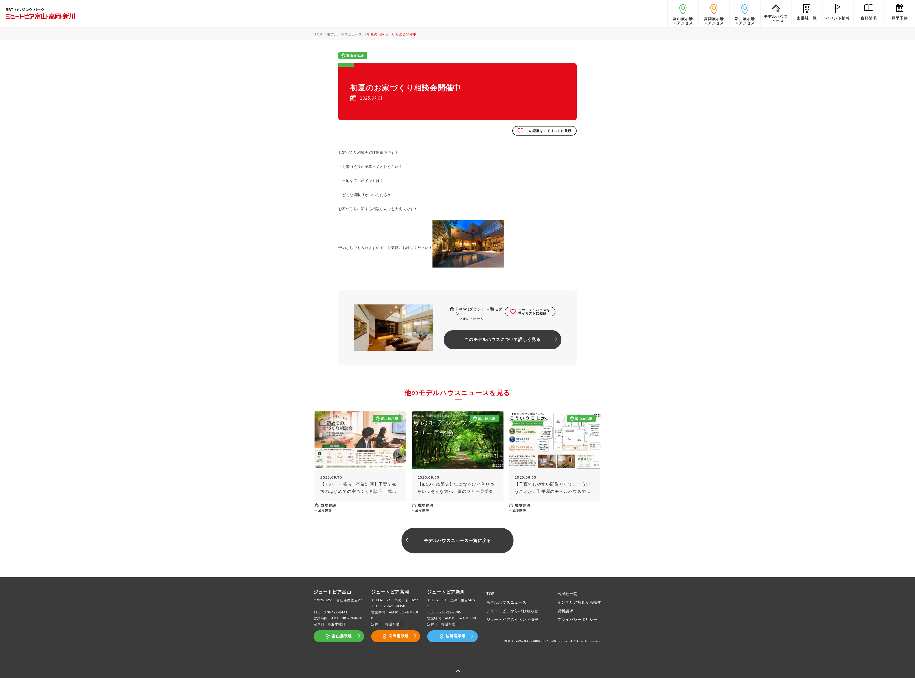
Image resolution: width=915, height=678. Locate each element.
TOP (318, 34)
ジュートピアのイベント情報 (512, 619)
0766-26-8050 (393, 606)
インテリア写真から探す (579, 602)
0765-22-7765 (449, 612)
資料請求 (565, 611)
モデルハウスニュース (344, 34)
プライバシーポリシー (577, 619)
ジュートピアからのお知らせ (512, 611)
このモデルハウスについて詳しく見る (502, 339)
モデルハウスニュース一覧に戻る (457, 540)
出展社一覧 (567, 594)
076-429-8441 (336, 612)
